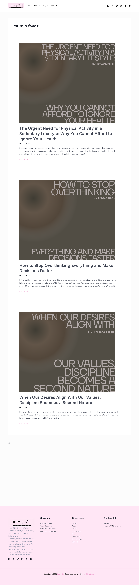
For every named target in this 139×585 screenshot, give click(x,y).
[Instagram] (121, 6)
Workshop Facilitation (48, 529)
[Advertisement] (69, 475)
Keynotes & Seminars (48, 531)
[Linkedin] (125, 6)
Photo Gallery (77, 539)
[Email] (108, 6)
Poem (74, 529)
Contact (54, 6)
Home (29, 6)
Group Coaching (46, 526)
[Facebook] (112, 6)
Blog (44, 6)
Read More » (24, 159)
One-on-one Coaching (48, 523)
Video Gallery (76, 536)
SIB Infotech (90, 574)
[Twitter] (117, 6)
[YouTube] (130, 6)
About (36, 6)
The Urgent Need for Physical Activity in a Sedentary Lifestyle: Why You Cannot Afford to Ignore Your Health (65, 133)
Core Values (76, 531)
